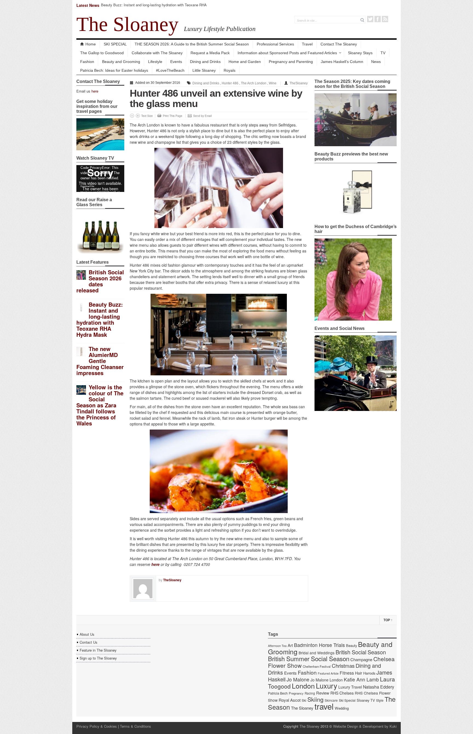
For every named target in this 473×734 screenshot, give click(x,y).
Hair (358, 673)
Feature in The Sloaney (98, 650)
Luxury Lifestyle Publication (220, 28)
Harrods (369, 673)
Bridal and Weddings (316, 652)
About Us (87, 634)
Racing (310, 693)
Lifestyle (155, 61)
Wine (272, 83)
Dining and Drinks (205, 61)
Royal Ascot (290, 700)
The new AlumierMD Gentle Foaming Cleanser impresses (100, 361)
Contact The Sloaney (339, 44)
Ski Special (347, 700)
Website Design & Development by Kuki (365, 726)
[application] (100, 178)
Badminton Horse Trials (319, 644)
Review (322, 693)
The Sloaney (127, 24)
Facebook (377, 19)
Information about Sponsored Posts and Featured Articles (287, 53)
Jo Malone (298, 679)
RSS (385, 19)
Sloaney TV (366, 700)
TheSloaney (299, 83)
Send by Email (202, 116)
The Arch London (253, 83)
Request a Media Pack (210, 53)
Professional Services (275, 44)
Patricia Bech (278, 693)
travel (324, 706)
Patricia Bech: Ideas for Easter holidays (114, 70)
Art (290, 645)
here (94, 91)
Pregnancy (296, 693)
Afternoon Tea (277, 646)
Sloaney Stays (360, 53)
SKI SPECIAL (115, 44)
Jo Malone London (326, 680)
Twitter (370, 19)
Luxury (326, 685)
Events (176, 61)
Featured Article (328, 673)
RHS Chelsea (342, 693)
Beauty (351, 645)
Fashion (87, 61)
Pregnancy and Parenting (291, 61)
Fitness (347, 673)
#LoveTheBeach (170, 70)
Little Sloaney (204, 70)
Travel (307, 44)
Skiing (315, 699)
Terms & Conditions (135, 726)
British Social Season (361, 652)
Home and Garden (245, 61)
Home (90, 44)
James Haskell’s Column (342, 61)
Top (388, 620)
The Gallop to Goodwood (102, 53)
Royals (229, 70)
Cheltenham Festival (317, 666)
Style (379, 700)
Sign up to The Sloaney (98, 658)
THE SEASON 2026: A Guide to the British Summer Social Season (192, 44)
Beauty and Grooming (121, 61)
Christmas (343, 665)
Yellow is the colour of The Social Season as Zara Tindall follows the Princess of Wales (99, 405)
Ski (304, 700)
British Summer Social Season (308, 658)
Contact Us (88, 642)
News (376, 61)
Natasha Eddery (378, 687)
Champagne (361, 659)
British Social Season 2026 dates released (100, 281)
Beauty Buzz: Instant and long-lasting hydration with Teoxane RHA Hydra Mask (154, 7)
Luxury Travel (350, 687)
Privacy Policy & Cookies (96, 726)
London (303, 685)
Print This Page (172, 116)
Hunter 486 (230, 83)
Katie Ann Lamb (361, 679)
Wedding (342, 708)
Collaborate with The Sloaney (157, 53)
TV (382, 53)
